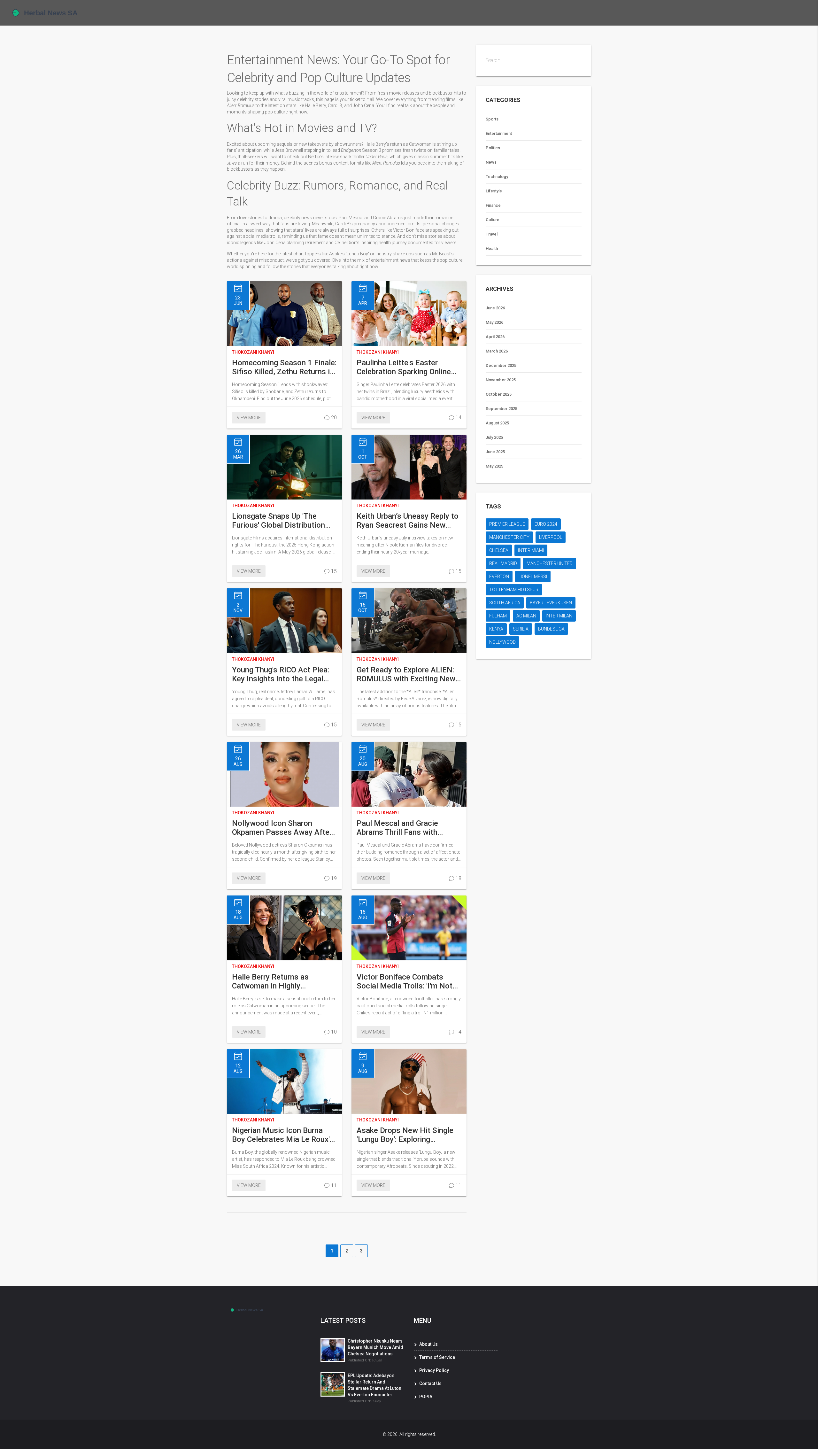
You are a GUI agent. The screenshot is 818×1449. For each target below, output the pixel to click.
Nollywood (502, 642)
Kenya (496, 629)
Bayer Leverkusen (551, 602)
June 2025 (495, 451)
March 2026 (497, 351)
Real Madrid (503, 563)
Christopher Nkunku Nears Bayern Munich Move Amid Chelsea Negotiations (375, 1347)
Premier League (507, 524)
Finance (493, 205)
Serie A (521, 629)
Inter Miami (531, 550)
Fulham (498, 615)
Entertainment (499, 133)
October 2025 (499, 394)
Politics (493, 147)
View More (249, 417)
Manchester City (509, 537)
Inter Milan (559, 615)
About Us (428, 1344)
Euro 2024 (546, 524)
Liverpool (550, 537)
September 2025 (501, 408)
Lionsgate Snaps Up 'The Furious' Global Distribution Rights (278, 521)
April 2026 (495, 336)
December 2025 (501, 365)
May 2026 (494, 322)
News (491, 162)
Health (492, 248)
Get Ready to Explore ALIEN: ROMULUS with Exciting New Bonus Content (406, 674)
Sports (492, 119)
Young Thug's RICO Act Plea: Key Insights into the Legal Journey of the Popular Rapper (284, 674)
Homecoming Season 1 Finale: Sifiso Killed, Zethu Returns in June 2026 (284, 367)
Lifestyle (494, 191)
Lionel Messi (533, 576)
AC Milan (526, 615)
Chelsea (498, 550)
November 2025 (501, 379)
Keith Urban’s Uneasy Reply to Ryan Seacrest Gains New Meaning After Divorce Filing (408, 521)
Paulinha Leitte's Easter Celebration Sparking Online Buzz (404, 367)
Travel (492, 234)
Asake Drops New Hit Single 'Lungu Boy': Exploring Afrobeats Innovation (405, 1135)
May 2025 (494, 466)
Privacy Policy (434, 1370)
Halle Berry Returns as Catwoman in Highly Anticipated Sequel (270, 981)
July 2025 (494, 437)
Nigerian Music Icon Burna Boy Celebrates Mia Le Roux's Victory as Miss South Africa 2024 (283, 1135)
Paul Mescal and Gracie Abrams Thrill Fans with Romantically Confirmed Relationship (398, 828)
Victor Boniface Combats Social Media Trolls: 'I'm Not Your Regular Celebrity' (404, 981)
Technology (497, 176)
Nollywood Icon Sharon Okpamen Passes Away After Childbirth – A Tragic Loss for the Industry (282, 828)
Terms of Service (437, 1357)
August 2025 (497, 423)
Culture (492, 219)
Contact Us (430, 1383)
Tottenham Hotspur (513, 589)
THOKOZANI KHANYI (253, 352)
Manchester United (550, 563)
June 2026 (495, 308)
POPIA (425, 1396)
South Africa (504, 602)
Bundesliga (551, 629)
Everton (499, 576)
